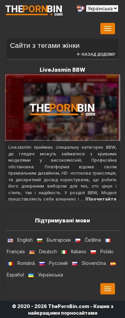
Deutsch (48, 251)
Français (16, 251)
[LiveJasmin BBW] (62, 107)
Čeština (93, 240)
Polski (106, 251)
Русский (58, 263)
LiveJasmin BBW (62, 69)
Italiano (78, 251)
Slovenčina (94, 263)
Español (15, 275)
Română (26, 263)
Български (59, 240)
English (25, 240)
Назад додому (98, 54)
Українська (50, 275)
